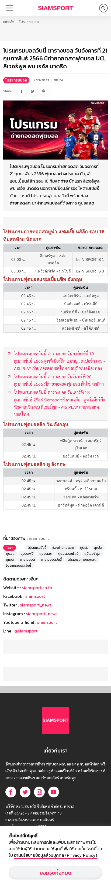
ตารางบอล (27, 559)
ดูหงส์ (10, 559)
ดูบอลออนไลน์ (68, 553)
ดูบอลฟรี (26, 553)
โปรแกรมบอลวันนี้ (18, 565)
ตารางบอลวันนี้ (51, 559)
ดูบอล (10, 553)
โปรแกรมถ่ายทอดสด (82, 559)
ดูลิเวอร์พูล (92, 553)
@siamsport (25, 631)
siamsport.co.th (37, 587)
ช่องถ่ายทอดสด (63, 547)
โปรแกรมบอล (29, 22)
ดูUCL (84, 547)
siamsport (35, 596)
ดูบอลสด (45, 553)
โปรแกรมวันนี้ (37, 547)
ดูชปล (98, 547)
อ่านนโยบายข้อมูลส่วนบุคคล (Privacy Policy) (55, 855)
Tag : (9, 547)
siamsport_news (35, 605)
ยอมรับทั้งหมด (55, 873)
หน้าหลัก (8, 22)
